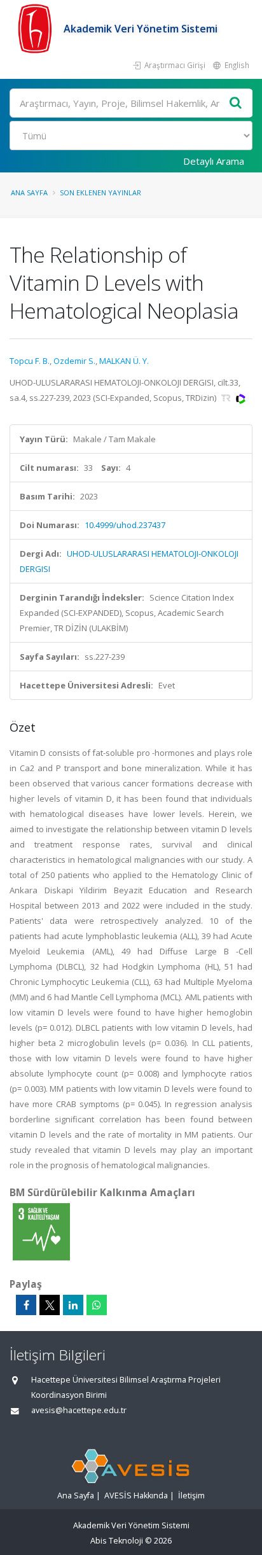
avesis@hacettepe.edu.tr (79, 1410)
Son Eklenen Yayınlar (100, 192)
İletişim (191, 1495)
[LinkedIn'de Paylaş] (73, 1305)
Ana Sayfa (29, 192)
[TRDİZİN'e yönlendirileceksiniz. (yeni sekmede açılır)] (227, 397)
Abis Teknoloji (116, 1540)
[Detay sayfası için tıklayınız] (41, 1231)
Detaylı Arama (213, 161)
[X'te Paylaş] (49, 1305)
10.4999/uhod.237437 (125, 525)
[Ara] (235, 103)
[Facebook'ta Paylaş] (26, 1305)
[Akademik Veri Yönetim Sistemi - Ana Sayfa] (37, 28)
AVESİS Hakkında (136, 1495)
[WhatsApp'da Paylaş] (96, 1305)
